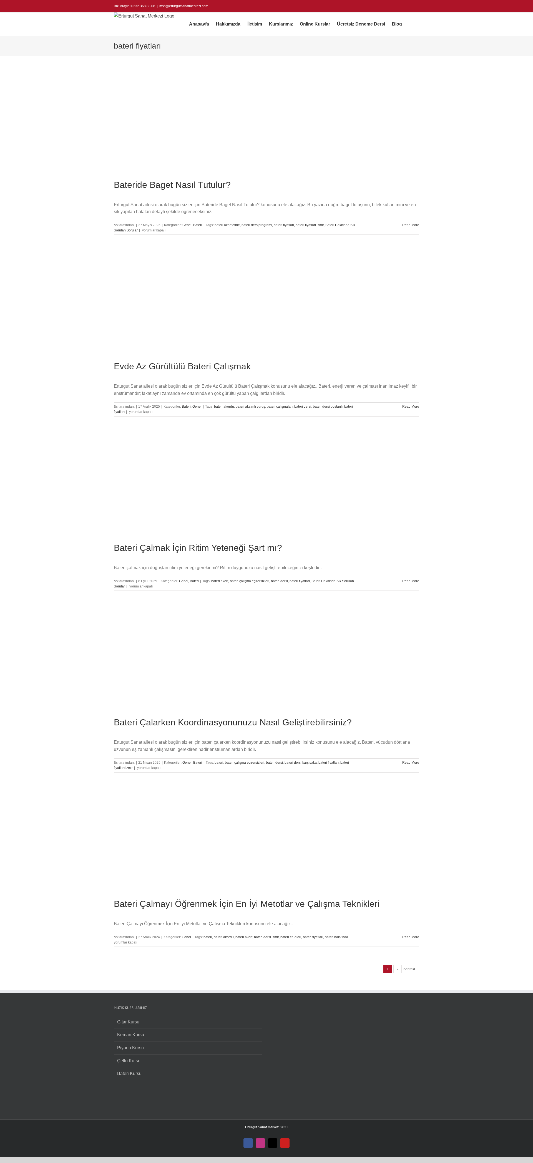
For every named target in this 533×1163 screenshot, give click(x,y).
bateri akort (219, 581)
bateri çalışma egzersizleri (249, 581)
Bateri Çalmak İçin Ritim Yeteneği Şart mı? (198, 548)
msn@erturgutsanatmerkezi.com (183, 6)
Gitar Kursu (128, 1022)
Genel (187, 225)
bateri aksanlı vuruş (250, 406)
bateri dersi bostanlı (328, 406)
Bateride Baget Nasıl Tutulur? (172, 185)
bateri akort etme (227, 225)
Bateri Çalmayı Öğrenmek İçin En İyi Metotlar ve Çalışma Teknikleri (246, 904)
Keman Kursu (130, 1034)
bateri (219, 763)
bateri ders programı (257, 225)
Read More (410, 225)
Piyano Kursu (130, 1047)
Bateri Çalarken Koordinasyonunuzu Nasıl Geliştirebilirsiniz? (233, 722)
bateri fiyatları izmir (310, 225)
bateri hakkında (336, 937)
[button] (410, 24)
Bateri (197, 225)
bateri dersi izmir (266, 937)
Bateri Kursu (129, 1073)
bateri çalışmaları (280, 406)
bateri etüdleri (290, 937)
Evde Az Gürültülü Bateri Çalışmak (182, 366)
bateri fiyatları (284, 225)
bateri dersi (302, 406)
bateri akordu (224, 406)
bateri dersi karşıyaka (301, 763)
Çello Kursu (128, 1060)
